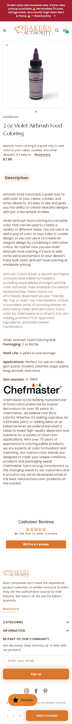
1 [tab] (36, 111)
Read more (43, 155)
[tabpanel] (36, 74)
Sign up (36, 674)
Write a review (36, 544)
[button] (4, 30)
